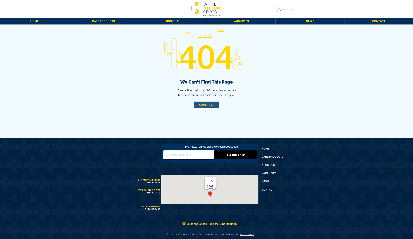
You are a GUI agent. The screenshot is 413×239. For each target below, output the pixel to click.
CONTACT (268, 189)
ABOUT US (268, 165)
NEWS (266, 181)
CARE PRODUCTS (272, 156)
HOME (265, 148)
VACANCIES (269, 173)
